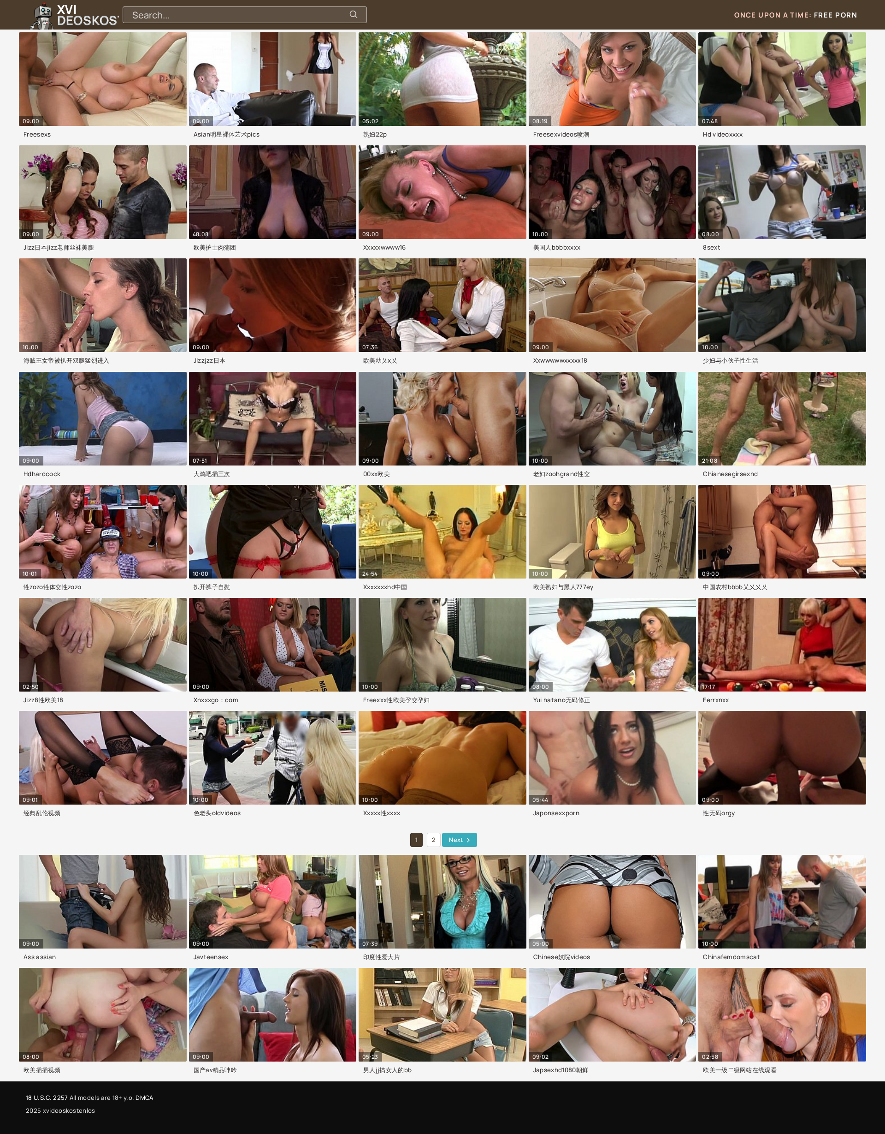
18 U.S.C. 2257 (47, 1097)
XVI (112, 15)
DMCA (144, 1097)
